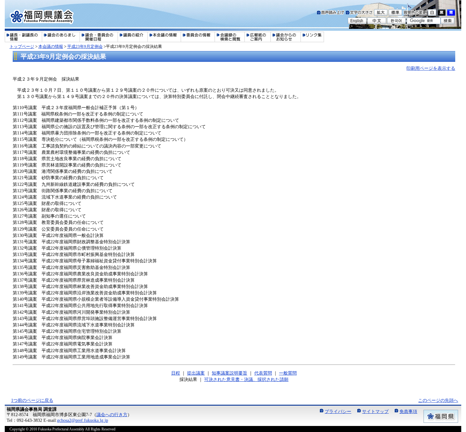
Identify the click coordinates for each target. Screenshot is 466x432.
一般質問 (288, 373)
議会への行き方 (111, 414)
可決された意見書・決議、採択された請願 (246, 379)
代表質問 (263, 373)
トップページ (22, 46)
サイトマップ (375, 411)
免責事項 (408, 411)
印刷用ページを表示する (430, 68)
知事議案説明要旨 (229, 373)
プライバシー (338, 411)
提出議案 (196, 373)
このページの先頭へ (438, 400)
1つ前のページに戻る (32, 400)
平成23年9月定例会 (85, 46)
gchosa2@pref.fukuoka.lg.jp (82, 420)
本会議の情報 (50, 46)
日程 (175, 373)
